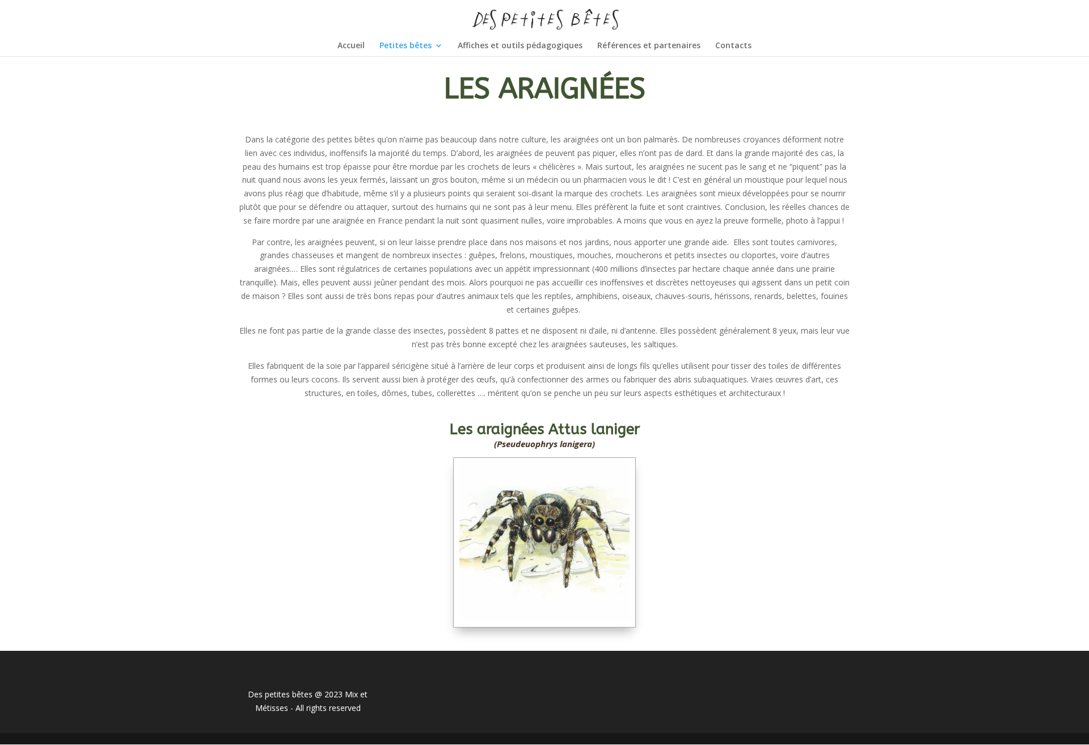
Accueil (351, 45)
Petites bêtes (405, 45)
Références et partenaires (648, 45)
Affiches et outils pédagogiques (520, 45)
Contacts (733, 45)
